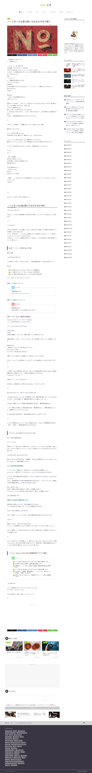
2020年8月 (69, 232)
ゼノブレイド (69, 12)
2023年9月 (69, 177)
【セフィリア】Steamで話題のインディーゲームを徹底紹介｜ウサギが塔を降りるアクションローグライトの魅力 (75, 116)
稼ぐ (8, 18)
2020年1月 (69, 246)
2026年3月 (69, 159)
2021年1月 (69, 221)
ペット (15, 746)
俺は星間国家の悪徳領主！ (10, 750)
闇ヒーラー (8, 765)
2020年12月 (69, 224)
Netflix (16, 731)
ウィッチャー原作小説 (10, 740)
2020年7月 (69, 235)
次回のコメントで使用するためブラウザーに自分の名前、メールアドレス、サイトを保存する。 (31, 705)
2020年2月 (69, 243)
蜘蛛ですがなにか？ (18, 757)
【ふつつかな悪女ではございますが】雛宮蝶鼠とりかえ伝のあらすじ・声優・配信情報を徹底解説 (75, 109)
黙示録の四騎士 (14, 765)
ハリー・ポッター (9, 746)
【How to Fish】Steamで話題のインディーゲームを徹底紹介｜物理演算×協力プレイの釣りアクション (75, 123)
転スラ (24, 757)
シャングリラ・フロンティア (16, 742)
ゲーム (44, 12)
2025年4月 (69, 170)
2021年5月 (69, 206)
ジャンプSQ (8, 744)
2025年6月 (69, 163)
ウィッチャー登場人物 (19, 740)
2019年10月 (69, 257)
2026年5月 (69, 152)
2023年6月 (69, 188)
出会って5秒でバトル (20, 750)
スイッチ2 (29, 12)
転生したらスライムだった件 (16, 759)
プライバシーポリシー (10, 771)
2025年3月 (69, 174)
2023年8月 (69, 181)
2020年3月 (69, 239)
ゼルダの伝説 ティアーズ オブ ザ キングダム (19, 744)
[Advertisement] (32, 616)
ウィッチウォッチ (9, 738)
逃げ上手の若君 (21, 763)
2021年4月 (69, 210)
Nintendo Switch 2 (22, 731)
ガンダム (8, 742)
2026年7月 (69, 148)
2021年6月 (69, 203)
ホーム (22, 12)
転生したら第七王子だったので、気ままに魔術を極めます (15, 761)
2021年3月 (69, 214)
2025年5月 (69, 166)
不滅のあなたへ (14, 748)
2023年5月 (69, 192)
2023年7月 (69, 185)
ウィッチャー (53, 12)
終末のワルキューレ (9, 757)
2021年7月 (69, 199)
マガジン (20, 746)
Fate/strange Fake (9, 731)
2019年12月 (69, 250)
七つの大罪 (8, 748)
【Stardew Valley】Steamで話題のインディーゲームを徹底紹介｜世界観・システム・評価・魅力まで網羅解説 (75, 130)
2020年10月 (69, 228)
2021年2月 (69, 217)
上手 (46, 5)
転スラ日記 (8, 759)
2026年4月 (69, 156)
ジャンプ (24, 742)
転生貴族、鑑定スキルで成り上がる (12, 763)
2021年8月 (69, 195)
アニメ (37, 12)
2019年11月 (69, 253)
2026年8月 (69, 145)
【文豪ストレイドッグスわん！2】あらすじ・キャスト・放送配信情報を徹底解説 (75, 101)
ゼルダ (61, 12)
